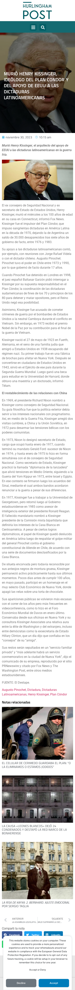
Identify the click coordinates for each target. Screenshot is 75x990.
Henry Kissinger (38, 694)
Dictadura (34, 690)
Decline (21, 983)
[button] (33, 27)
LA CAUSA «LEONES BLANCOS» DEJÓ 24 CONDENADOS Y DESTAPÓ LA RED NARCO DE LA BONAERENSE (34, 829)
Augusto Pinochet (14, 690)
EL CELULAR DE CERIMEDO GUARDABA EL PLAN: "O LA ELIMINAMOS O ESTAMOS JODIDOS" (36, 765)
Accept (54, 983)
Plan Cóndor (58, 694)
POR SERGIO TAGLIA (35, 904)
